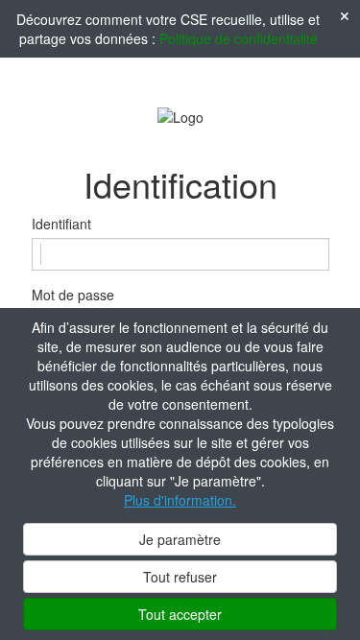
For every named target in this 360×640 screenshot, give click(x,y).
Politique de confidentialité (238, 38)
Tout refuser (180, 576)
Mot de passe (73, 294)
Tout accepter (180, 614)
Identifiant (61, 223)
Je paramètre (180, 539)
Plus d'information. (180, 500)
